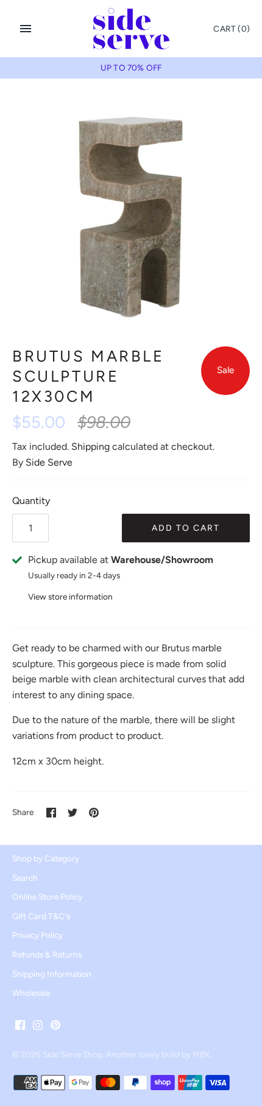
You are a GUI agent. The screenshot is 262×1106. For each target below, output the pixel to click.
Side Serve (49, 462)
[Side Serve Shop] (131, 28)
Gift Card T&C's (41, 916)
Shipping (90, 446)
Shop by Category (45, 858)
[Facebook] (20, 1027)
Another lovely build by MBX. (158, 1054)
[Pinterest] (55, 1027)
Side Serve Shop (72, 1054)
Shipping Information (51, 974)
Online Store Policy (47, 896)
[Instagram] (38, 1027)
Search (25, 878)
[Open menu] (25, 28)
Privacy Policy (37, 935)
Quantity (31, 500)
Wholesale (31, 993)
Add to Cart (186, 528)
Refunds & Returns (47, 954)
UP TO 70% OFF (131, 67)
